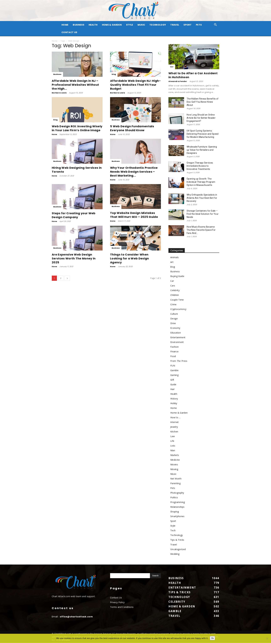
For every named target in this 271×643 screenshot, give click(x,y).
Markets (174, 455)
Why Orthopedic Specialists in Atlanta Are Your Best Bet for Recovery (202, 198)
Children (174, 294)
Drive (173, 323)
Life (172, 440)
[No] (267, 638)
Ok (212, 638)
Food (173, 356)
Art (171, 262)
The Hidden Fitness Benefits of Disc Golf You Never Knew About (203, 101)
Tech (172, 530)
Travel (174, 24)
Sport (187, 24)
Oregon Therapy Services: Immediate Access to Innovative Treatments (200, 165)
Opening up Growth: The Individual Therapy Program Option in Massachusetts (201, 182)
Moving (174, 469)
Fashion (174, 346)
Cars (172, 285)
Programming (177, 502)
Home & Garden (112, 24)
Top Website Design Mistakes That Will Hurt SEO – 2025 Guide (134, 215)
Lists (172, 445)
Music (141, 24)
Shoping (174, 511)
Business (78, 24)
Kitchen (174, 431)
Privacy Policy (117, 602)
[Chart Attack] (135, 10)
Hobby (173, 403)
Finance (174, 351)
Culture (174, 313)
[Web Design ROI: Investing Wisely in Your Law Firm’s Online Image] (77, 109)
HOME (64, 24)
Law (172, 436)
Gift (172, 379)
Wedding (174, 553)
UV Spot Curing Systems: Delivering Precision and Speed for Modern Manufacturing (203, 133)
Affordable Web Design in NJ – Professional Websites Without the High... (75, 85)
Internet (174, 422)
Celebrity (175, 290)
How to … (175, 417)
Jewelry (174, 426)
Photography (177, 492)
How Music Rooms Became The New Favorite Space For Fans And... (201, 230)
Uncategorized (178, 549)
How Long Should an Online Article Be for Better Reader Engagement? (201, 117)
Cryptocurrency (178, 309)
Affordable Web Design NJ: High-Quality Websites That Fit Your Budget (135, 85)
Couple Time (177, 299)
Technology (157, 24)
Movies (174, 464)
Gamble (174, 370)
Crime (173, 304)
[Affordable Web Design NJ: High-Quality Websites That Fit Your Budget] (135, 64)
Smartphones (177, 516)
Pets (199, 24)
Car (171, 67)
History (174, 398)
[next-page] (67, 278)
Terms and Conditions (121, 606)
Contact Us (69, 32)
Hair (172, 389)
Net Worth (175, 478)
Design (174, 318)
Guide (173, 384)
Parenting (175, 483)
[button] (215, 25)
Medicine (175, 459)
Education (175, 332)
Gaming (174, 375)
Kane (54, 134)
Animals (174, 257)
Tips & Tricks (177, 539)
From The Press (178, 360)
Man (172, 450)
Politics (174, 497)
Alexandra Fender (177, 81)
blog (114, 74)
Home (54, 41)
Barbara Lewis (59, 92)
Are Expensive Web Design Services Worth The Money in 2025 (74, 258)
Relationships (177, 506)
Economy (175, 327)
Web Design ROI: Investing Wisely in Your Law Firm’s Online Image (77, 128)
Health (93, 24)
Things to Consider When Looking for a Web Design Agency (129, 258)
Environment (177, 342)
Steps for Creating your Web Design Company (74, 215)
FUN (172, 365)
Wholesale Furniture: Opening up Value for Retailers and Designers (202, 149)
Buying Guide (177, 276)
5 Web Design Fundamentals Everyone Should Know (132, 128)
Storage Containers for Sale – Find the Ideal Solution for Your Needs (202, 214)
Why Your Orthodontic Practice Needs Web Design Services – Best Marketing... (134, 172)
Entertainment (177, 337)
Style (129, 24)
